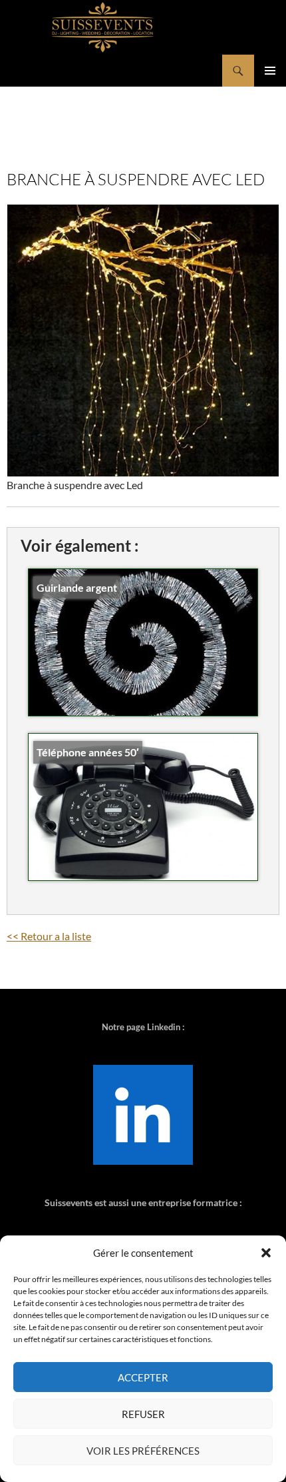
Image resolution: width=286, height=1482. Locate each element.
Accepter (143, 1377)
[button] (266, 1252)
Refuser (143, 1414)
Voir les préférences (143, 1451)
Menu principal (270, 71)
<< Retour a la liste (49, 936)
